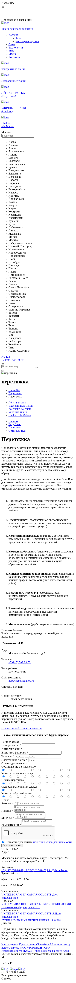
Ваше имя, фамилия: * (14, 752)
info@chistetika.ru (57, 870)
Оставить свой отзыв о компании (21, 728)
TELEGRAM (14, 894)
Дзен (55, 894)
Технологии (15, 47)
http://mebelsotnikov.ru (21, 680)
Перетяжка (15, 427)
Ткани (19, 38)
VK (3, 894)
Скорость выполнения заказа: (19, 786)
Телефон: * (7, 756)
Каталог (13, 34)
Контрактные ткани (20, 408)
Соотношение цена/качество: (18, 766)
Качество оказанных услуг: (17, 773)
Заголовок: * (9, 803)
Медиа (12, 53)
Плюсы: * (7, 810)
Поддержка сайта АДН (55, 950)
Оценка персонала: (12, 779)
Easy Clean (14, 424)
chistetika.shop (9, 897)
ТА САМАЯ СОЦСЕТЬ (37, 894)
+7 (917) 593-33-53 (19, 662)
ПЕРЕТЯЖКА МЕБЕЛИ (36, 904)
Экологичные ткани (20, 405)
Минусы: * (7, 817)
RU (3, 356)
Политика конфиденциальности (20, 907)
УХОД (5, 904)
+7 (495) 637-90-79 (12, 359)
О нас (11, 44)
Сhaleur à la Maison (19, 415)
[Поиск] (2, 363)
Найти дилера (9, 944)
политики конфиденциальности (52, 841)
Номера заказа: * (11, 745)
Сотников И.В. (17, 430)
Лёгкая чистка (17, 402)
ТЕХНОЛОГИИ (61, 904)
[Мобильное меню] (2, 370)
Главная (13, 421)
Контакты (14, 57)
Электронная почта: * (14, 759)
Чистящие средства (27, 41)
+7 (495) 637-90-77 (35, 870)
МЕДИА (15, 904)
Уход (11, 50)
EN (8, 356)
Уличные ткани (17, 411)
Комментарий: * (11, 824)
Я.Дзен (56, 913)
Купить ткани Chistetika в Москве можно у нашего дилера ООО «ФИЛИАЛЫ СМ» (35, 946)
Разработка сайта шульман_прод (20, 950)
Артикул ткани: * (11, 748)
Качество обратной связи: (16, 793)
